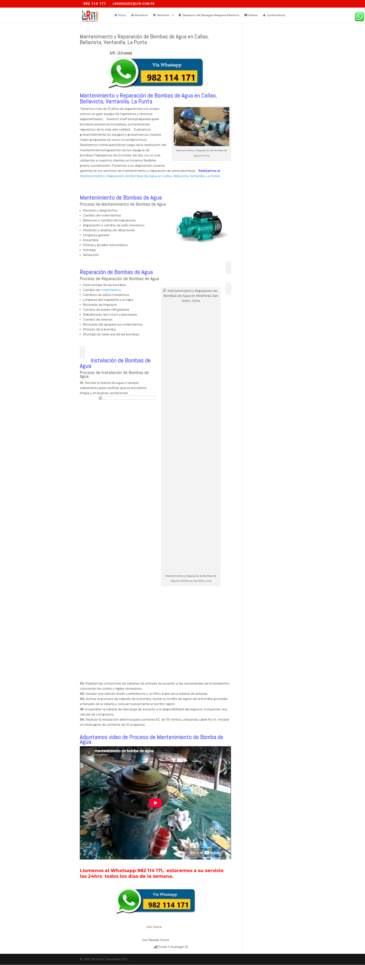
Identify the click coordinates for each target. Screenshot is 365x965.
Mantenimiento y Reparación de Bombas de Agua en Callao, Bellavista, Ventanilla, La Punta (150, 176)
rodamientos (111, 290)
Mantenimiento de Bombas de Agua (121, 197)
